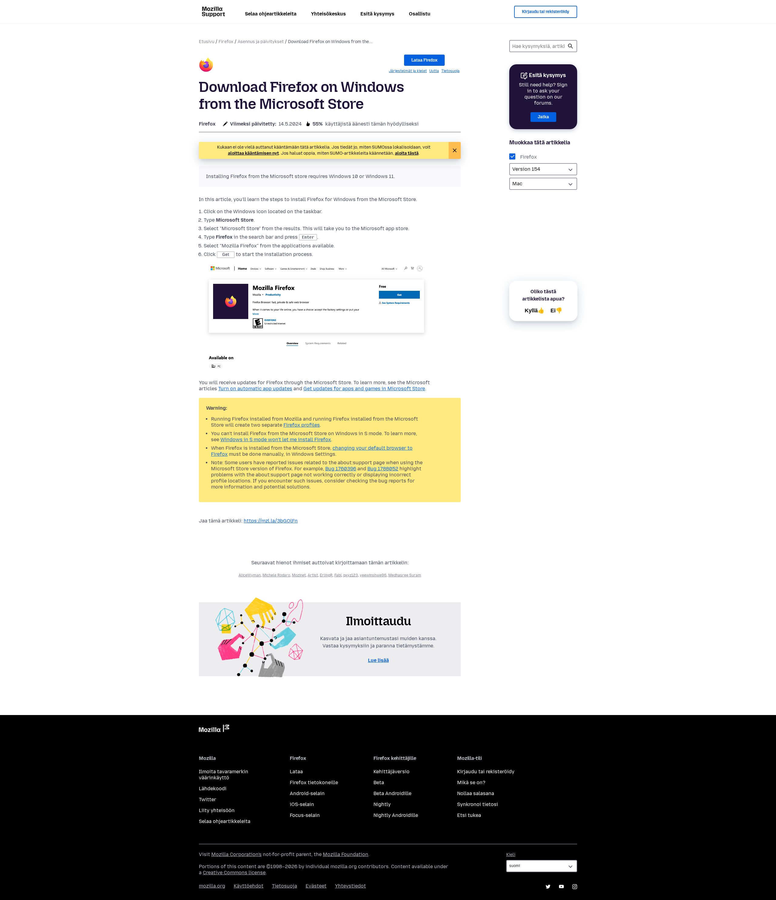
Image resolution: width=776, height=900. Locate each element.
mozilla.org (212, 886)
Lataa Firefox (424, 60)
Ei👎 (556, 310)
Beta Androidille (392, 793)
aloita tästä (407, 153)
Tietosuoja (450, 71)
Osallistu (419, 14)
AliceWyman (250, 575)
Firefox (226, 41)
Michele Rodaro (276, 575)
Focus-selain (305, 815)
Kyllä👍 (534, 310)
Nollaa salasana (475, 793)
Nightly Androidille (395, 815)
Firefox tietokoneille (314, 782)
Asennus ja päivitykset (261, 41)
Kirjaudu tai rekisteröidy (545, 11)
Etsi (570, 46)
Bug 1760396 (340, 469)
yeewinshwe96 (373, 575)
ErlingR (326, 575)
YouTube (561, 886)
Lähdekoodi (212, 788)
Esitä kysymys (377, 14)
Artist (313, 575)
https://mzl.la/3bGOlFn (271, 521)
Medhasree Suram (404, 575)
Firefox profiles (301, 425)
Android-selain (307, 793)
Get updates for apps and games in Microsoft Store (364, 388)
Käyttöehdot (248, 886)
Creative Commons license (234, 872)
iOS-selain (302, 804)
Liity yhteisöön (217, 810)
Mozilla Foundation (345, 854)
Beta (378, 782)
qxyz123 (350, 575)
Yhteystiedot (350, 886)
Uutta (434, 71)
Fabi (337, 575)
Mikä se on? (471, 782)
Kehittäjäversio (391, 771)
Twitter (207, 799)
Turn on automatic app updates (255, 388)
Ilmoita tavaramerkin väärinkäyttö (223, 775)
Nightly (382, 804)
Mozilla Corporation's (236, 854)
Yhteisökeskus (328, 14)
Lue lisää (378, 660)
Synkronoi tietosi (477, 804)
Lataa (296, 771)
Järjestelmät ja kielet (408, 71)
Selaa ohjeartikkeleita (270, 14)
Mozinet (299, 575)
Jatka (543, 116)
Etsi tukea (469, 815)
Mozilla (214, 729)
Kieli (510, 854)
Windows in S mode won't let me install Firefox (275, 439)
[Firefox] (206, 66)
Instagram (574, 886)
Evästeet (316, 886)
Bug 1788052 (382, 469)
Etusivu (206, 41)
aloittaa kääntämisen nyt (253, 153)
